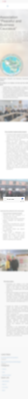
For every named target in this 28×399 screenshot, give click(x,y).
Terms (23, 201)
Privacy (21, 201)
